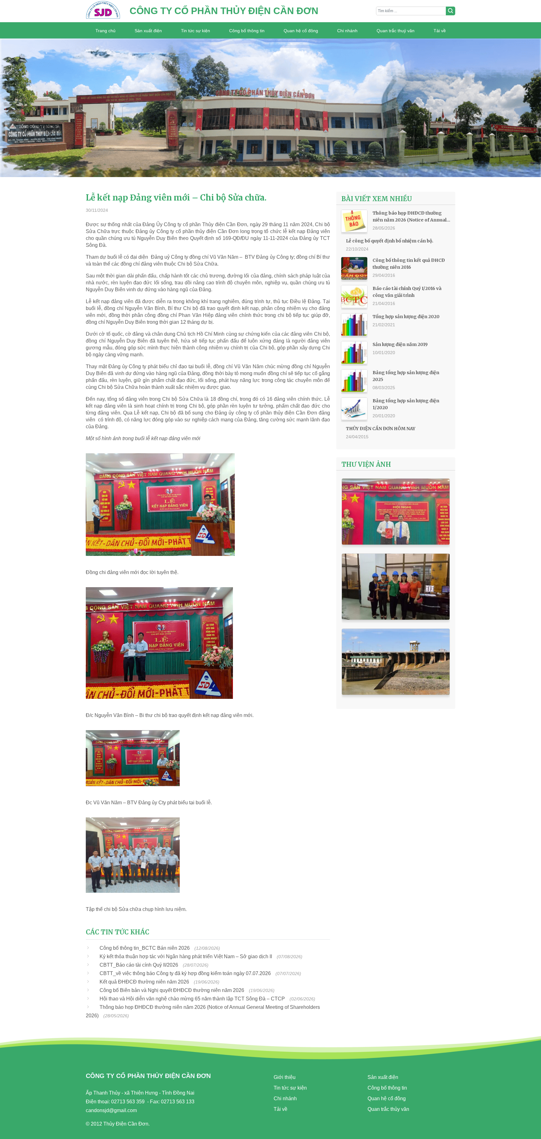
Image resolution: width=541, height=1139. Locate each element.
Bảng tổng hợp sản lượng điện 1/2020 (406, 404)
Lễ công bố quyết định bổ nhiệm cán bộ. (389, 241)
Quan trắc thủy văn (388, 1109)
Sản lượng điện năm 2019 (400, 344)
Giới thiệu (285, 1077)
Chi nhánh (347, 30)
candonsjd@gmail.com (111, 1110)
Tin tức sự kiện (195, 30)
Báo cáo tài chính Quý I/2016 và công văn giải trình (407, 292)
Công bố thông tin (247, 30)
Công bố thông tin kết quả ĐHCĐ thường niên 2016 (409, 263)
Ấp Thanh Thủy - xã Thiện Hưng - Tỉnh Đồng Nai (140, 1093)
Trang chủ (105, 30)
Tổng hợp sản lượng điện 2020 (406, 316)
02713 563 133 (177, 1101)
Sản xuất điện (148, 30)
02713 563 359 (128, 1101)
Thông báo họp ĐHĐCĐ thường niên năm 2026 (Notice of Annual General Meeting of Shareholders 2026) (411, 216)
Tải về (440, 30)
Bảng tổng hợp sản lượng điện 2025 (406, 376)
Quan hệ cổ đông (301, 30)
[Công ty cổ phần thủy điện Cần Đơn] (103, 11)
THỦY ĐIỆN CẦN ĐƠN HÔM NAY (380, 428)
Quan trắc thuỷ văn (396, 30)
